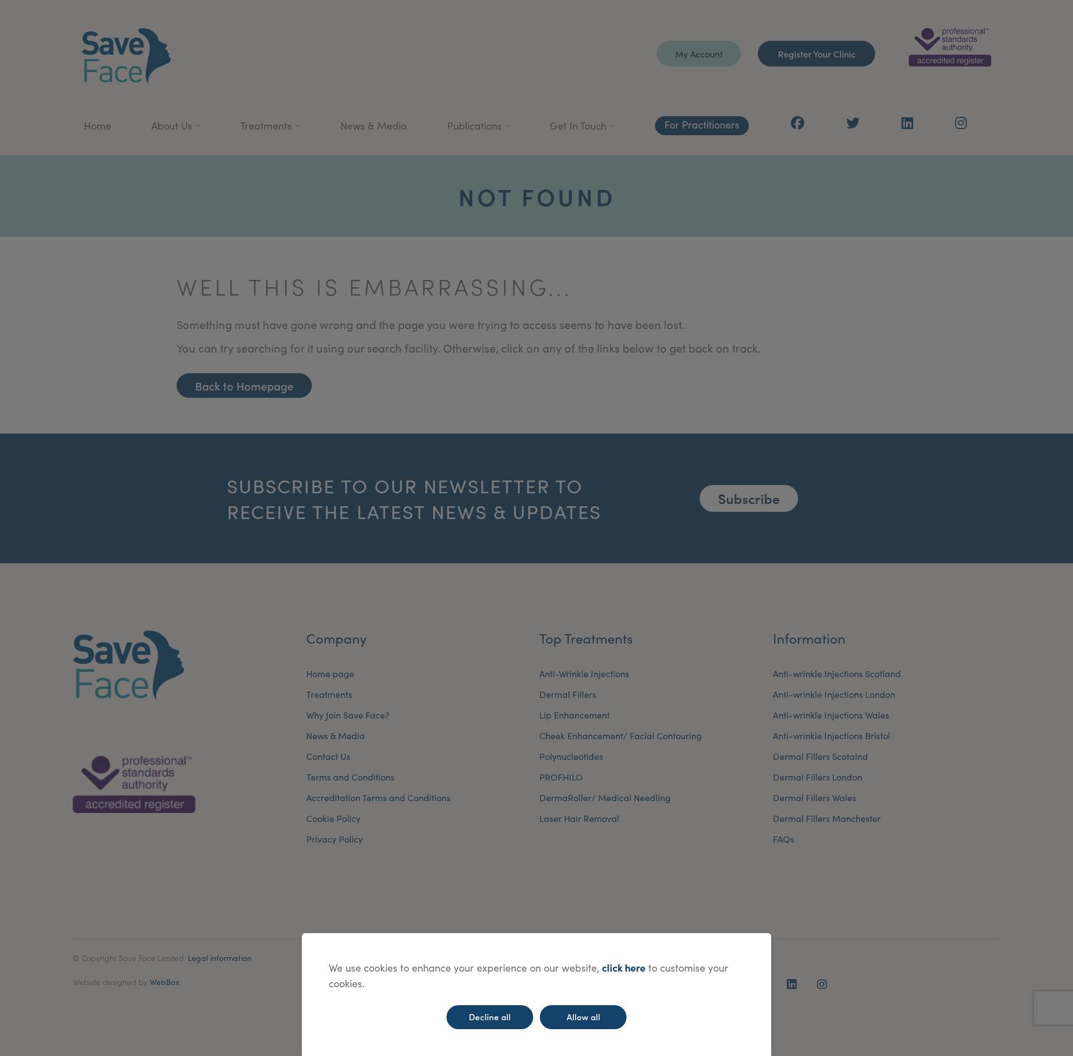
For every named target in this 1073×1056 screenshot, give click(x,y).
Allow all (583, 1016)
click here (623, 967)
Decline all (490, 1016)
